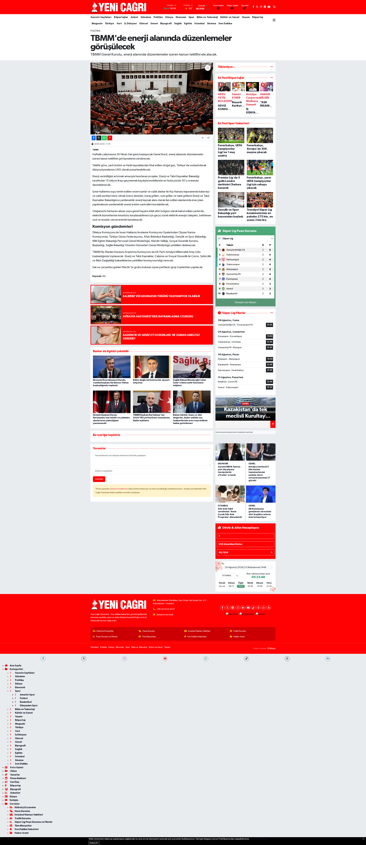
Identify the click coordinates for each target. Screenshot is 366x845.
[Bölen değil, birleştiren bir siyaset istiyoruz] (152, 367)
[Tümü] (271, 67)
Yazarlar (15, 775)
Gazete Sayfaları (101, 17)
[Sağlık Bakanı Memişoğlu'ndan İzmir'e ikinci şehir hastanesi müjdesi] (192, 367)
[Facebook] (222, 607)
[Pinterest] (232, 607)
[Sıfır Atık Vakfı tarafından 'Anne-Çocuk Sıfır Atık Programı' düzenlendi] (230, 494)
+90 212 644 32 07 (166, 609)
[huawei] (260, 614)
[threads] (287, 658)
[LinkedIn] (243, 607)
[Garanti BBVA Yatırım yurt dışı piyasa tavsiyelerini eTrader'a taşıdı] (230, 452)
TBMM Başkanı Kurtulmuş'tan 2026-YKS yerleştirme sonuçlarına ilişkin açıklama (151, 418)
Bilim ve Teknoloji (207, 17)
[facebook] (43, 658)
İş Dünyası (130, 23)
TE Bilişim (271, 648)
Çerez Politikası (258, 839)
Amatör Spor (27, 694)
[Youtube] (248, 607)
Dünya (169, 17)
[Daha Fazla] (109, 138)
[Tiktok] (253, 607)
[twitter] (83, 658)
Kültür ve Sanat (229, 17)
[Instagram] (237, 607)
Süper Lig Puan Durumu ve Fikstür (33, 822)
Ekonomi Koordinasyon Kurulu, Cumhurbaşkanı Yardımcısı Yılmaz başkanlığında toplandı (111, 383)
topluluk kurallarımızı (119, 489)
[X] (227, 607)
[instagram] (124, 658)
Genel (154, 23)
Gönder (99, 479)
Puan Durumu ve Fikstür (107, 637)
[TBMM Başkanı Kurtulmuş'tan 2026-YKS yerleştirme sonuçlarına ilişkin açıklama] (152, 402)
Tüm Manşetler (149, 637)
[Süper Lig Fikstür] (271, 313)
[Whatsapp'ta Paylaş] (104, 138)
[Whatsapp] (263, 607)
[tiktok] (246, 658)
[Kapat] (364, 839)
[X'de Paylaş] (98, 138)
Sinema (211, 23)
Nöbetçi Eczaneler (105, 631)
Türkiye (109, 23)
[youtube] (165, 658)
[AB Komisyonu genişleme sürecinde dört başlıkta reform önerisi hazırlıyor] (261, 494)
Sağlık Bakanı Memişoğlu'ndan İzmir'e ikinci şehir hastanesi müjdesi (189, 383)
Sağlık (178, 23)
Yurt (119, 23)
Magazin (97, 23)
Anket (134, 17)
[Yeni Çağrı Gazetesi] (119, 7)
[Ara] (274, 7)
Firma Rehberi (18, 778)
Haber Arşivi (239, 637)
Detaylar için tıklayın (245, 302)
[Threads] (258, 607)
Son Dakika (225, 23)
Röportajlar (121, 17)
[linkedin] (327, 658)
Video (13, 771)
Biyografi (166, 23)
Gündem (146, 17)
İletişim (14, 800)
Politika (158, 17)
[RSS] (268, 607)
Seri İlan (14, 782)
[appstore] (231, 614)
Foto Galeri (16, 767)
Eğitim (188, 23)
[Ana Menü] (274, 20)
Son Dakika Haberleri (197, 637)
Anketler (15, 793)
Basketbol (25, 702)
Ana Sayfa (15, 665)
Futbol (23, 698)
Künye (13, 796)
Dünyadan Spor (28, 705)
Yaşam (246, 17)
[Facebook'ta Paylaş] (94, 138)
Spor (191, 17)
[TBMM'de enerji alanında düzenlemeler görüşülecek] (151, 98)
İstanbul (199, 23)
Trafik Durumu (239, 631)
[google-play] (246, 614)
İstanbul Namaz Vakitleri (199, 631)
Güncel (143, 23)
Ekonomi (181, 17)
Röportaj (257, 17)
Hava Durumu (149, 631)
